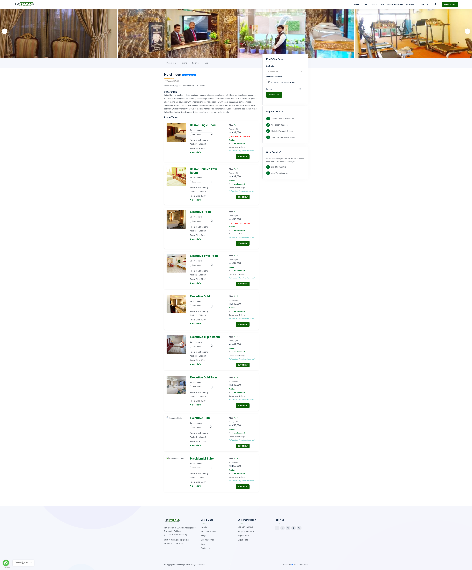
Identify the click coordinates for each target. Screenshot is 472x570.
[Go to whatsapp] (6, 563)
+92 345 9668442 (278, 167)
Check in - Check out (274, 77)
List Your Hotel (207, 540)
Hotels (366, 4)
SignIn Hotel (243, 540)
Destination (270, 66)
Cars (382, 4)
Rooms (184, 63)
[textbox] (285, 72)
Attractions (410, 4)
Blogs (203, 535)
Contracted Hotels (395, 4)
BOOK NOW (243, 156)
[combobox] (285, 72)
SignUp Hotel (243, 535)
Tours (374, 4)
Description (171, 63)
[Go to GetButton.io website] (6, 567)
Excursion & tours (208, 531)
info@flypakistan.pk (279, 173)
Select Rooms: (196, 130)
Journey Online (302, 564)
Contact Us (423, 4)
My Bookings (449, 4)
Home (356, 4)
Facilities (195, 63)
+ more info (195, 152)
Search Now (274, 95)
